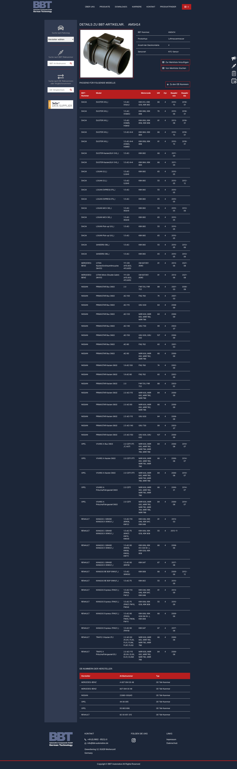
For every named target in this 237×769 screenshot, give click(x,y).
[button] (186, 7)
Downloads (121, 7)
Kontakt (151, 7)
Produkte (105, 7)
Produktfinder (168, 7)
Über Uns (90, 7)
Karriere (137, 7)
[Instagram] (133, 740)
